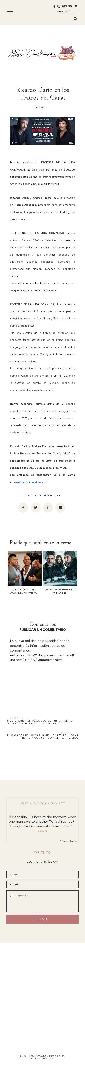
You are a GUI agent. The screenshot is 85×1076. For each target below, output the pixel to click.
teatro (58, 495)
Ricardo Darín (43, 495)
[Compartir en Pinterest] (48, 508)
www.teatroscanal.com (28, 482)
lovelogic (49, 1058)
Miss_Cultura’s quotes (42, 803)
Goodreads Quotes (68, 841)
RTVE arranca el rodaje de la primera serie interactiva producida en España (39, 722)
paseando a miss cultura (50, 1056)
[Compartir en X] (36, 508)
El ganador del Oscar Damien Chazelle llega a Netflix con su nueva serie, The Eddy (43, 736)
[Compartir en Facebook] (23, 508)
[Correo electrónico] (60, 508)
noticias (28, 495)
